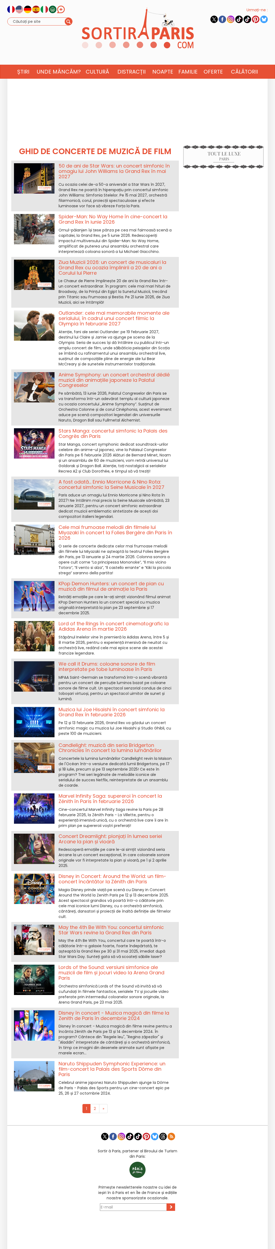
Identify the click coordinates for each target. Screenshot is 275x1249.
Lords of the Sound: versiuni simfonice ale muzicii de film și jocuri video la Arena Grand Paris (111, 972)
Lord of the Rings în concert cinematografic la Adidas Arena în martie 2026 (114, 626)
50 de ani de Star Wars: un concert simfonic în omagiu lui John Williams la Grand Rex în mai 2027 (114, 171)
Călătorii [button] (244, 71)
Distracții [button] (131, 71)
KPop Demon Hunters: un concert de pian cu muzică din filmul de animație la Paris (111, 586)
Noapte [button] (162, 71)
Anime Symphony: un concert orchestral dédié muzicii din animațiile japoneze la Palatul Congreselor (114, 380)
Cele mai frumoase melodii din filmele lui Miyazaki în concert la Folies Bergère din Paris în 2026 (115, 532)
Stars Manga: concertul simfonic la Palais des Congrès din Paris (113, 433)
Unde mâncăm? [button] (59, 71)
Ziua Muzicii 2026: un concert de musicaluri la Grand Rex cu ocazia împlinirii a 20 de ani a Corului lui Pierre (112, 267)
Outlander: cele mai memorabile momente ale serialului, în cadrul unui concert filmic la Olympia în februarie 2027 (114, 318)
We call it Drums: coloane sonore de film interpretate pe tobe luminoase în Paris (107, 666)
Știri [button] (23, 71)
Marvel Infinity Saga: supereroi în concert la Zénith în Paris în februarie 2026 (110, 799)
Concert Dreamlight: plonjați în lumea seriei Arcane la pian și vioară (110, 839)
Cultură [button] (97, 71)
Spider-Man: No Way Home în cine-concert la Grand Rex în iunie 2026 (113, 219)
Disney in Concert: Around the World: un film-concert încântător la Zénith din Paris (112, 879)
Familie (188, 71)
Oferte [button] (213, 71)
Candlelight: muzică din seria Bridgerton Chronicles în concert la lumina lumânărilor (110, 748)
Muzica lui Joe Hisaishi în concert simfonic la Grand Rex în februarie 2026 (112, 712)
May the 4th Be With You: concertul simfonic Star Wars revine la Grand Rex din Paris (111, 930)
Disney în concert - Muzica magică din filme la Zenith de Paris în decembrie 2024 (114, 1016)
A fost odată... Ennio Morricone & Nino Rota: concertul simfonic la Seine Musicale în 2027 (111, 484)
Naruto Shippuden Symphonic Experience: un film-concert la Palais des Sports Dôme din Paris (112, 1069)
